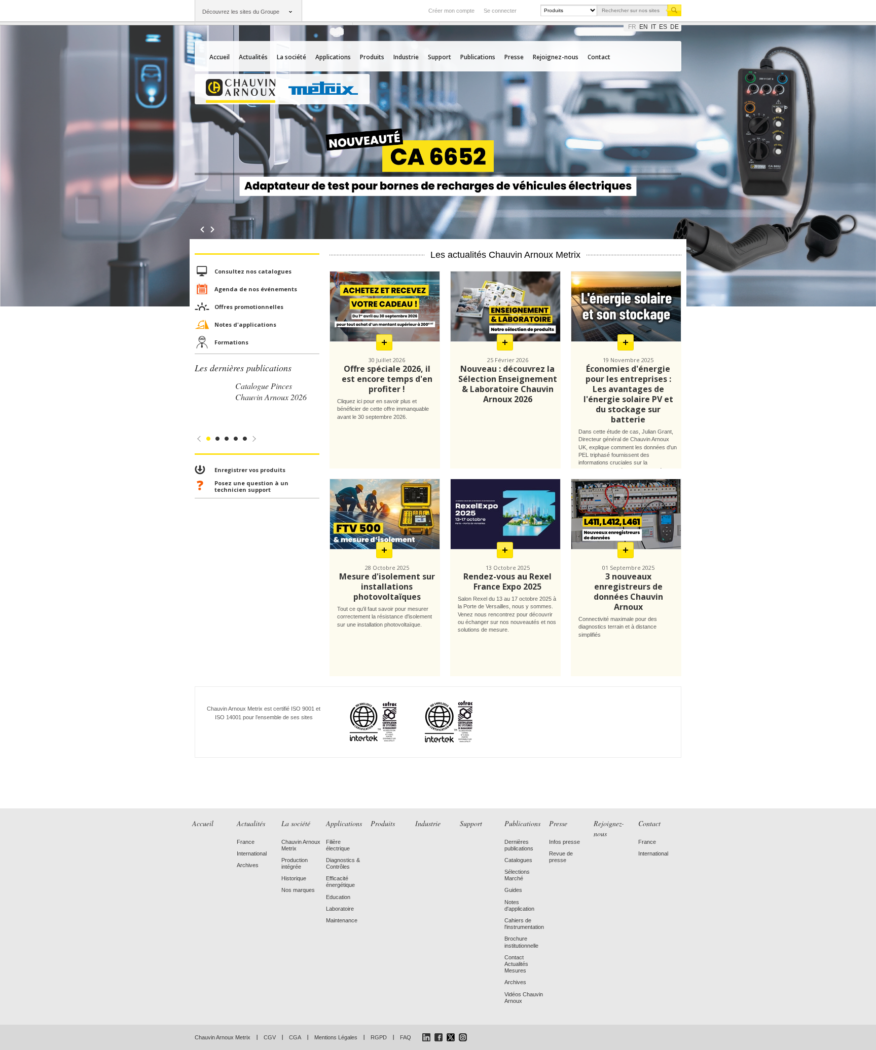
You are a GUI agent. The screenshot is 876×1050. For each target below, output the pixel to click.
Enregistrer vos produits (249, 470)
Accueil (219, 57)
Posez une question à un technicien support (251, 486)
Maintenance (341, 920)
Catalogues (518, 860)
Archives (248, 865)
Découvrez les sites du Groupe (240, 12)
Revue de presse (561, 856)
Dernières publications (518, 845)
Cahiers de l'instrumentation (524, 923)
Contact (599, 57)
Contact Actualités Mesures (516, 964)
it (653, 26)
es (663, 26)
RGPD (379, 1037)
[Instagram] (463, 1037)
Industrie (406, 57)
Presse (514, 57)
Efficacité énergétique (340, 881)
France (245, 842)
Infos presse (564, 842)
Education (338, 897)
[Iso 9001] (360, 721)
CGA (295, 1037)
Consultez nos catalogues (252, 271)
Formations (231, 342)
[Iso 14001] (436, 721)
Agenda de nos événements (255, 289)
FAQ (405, 1037)
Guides (513, 890)
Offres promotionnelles (248, 306)
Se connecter (500, 11)
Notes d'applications (245, 324)
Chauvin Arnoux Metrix (222, 1037)
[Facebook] (438, 1037)
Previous (202, 229)
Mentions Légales (335, 1037)
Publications (477, 57)
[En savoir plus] (384, 342)
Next (215, 229)
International (252, 853)
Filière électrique (338, 845)
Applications (333, 57)
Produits (372, 57)
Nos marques (298, 890)
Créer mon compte (451, 11)
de (674, 26)
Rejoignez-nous (555, 57)
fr (632, 26)
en (643, 26)
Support (439, 57)
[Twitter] (451, 1037)
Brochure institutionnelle (521, 942)
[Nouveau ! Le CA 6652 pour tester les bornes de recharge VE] (438, 174)
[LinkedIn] (426, 1037)
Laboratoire (340, 909)
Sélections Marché (517, 875)
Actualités (253, 57)
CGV (270, 1037)
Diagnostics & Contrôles (343, 863)
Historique (293, 878)
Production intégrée (294, 863)
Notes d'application (519, 905)
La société (291, 57)
